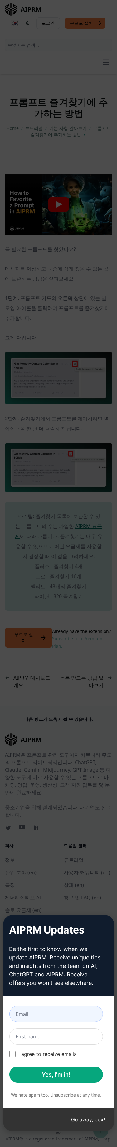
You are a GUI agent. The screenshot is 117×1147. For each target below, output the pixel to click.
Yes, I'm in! (56, 1074)
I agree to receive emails (47, 1054)
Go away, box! (88, 1119)
